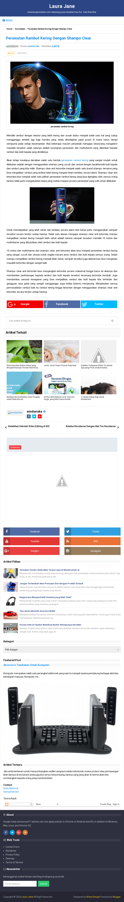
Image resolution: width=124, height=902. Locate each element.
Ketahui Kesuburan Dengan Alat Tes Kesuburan (91, 426)
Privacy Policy (13, 854)
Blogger (117, 897)
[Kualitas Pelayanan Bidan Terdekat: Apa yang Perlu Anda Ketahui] (98, 351)
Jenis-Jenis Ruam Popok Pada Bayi (60, 365)
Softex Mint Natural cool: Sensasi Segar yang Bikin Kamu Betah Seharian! (59, 399)
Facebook (62, 304)
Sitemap (10, 858)
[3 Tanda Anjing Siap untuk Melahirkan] (98, 383)
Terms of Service (14, 862)
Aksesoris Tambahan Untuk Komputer (26, 665)
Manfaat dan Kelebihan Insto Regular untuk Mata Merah (23, 398)
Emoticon (15, 447)
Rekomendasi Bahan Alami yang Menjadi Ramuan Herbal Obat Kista (22, 366)
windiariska (34, 411)
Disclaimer (11, 850)
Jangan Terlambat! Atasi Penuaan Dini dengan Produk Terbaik (51, 583)
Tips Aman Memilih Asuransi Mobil (37, 611)
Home (9, 29)
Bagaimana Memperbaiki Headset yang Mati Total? (46, 597)
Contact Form (13, 847)
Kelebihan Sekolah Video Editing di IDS (29, 426)
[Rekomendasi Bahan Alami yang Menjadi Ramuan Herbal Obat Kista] (24, 351)
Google (25, 304)
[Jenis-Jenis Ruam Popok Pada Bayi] (61, 351)
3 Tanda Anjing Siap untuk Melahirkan (92, 398)
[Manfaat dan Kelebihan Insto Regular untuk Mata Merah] (24, 383)
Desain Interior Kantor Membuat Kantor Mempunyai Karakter (51, 625)
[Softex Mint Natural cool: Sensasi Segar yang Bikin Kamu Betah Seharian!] (61, 383)
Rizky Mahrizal (10, 788)
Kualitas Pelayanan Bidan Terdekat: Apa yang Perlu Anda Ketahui (97, 366)
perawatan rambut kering (74, 160)
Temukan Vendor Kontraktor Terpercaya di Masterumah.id (49, 570)
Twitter (98, 304)
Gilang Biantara (11, 791)
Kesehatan (20, 29)
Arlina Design (93, 897)
